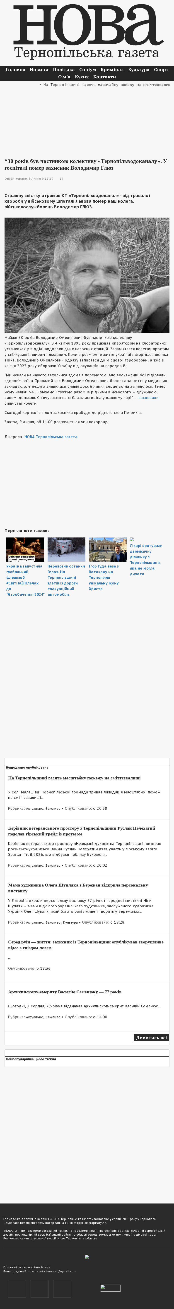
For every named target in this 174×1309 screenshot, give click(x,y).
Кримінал (112, 69)
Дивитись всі (151, 1038)
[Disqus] (87, 1132)
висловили (148, 397)
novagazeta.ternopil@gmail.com (52, 1271)
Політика (64, 69)
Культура (139, 69)
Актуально (35, 809)
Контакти (104, 77)
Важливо (53, 809)
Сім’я (64, 77)
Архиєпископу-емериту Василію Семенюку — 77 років (65, 991)
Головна (15, 69)
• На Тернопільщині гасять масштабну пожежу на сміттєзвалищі (97, 85)
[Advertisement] (87, 119)
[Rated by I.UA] (111, 1287)
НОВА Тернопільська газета (51, 436)
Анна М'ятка (42, 1267)
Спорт (161, 69)
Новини (39, 69)
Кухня (82, 77)
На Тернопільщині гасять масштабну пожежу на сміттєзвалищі (74, 777)
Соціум (87, 69)
